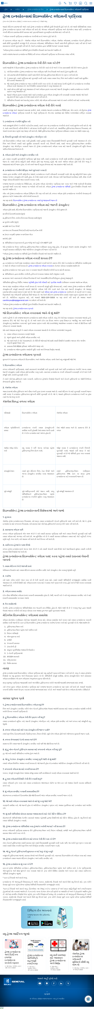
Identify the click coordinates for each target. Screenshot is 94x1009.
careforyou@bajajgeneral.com (15, 300)
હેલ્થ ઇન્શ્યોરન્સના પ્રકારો (23, 308)
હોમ (5, 9)
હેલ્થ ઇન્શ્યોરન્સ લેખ (35, 9)
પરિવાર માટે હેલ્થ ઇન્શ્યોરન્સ (55, 292)
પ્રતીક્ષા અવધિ (56, 282)
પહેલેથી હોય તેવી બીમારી (37, 282)
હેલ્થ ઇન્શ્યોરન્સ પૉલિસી (60, 187)
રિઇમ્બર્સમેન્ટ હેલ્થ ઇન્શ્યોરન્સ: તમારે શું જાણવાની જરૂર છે (35, 200)
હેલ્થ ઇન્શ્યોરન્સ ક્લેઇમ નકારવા (40, 266)
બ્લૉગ (17, 9)
